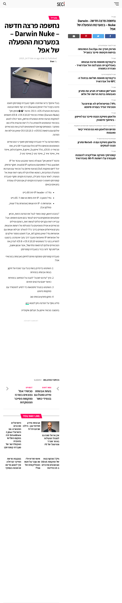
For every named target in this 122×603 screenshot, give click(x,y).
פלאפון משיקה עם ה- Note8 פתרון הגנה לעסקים (97, 144)
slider (37, 380)
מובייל (114, 17)
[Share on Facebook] (110, 36)
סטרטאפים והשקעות (81, 126)
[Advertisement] (31, 345)
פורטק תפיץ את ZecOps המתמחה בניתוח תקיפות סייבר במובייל (97, 50)
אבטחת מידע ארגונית (108, 138)
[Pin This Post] (86, 36)
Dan (52, 61)
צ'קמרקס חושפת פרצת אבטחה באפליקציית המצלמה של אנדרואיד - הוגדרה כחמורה (95, 65)
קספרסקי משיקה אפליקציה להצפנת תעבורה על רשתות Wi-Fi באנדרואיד (95, 156)
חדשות (113, 126)
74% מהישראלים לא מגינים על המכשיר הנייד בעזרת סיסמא (98, 105)
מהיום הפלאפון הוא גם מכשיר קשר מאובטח (97, 131)
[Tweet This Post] (98, 36)
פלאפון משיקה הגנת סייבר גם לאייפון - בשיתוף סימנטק (95, 118)
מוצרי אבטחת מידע (104, 45)
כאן (27, 303)
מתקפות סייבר (106, 74)
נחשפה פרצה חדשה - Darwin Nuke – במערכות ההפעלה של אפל (96, 25)
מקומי (91, 126)
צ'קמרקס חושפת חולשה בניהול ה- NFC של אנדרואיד (97, 79)
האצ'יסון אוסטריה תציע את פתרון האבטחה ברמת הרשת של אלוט (97, 92)
